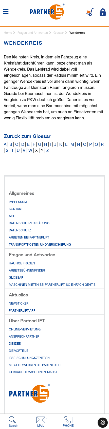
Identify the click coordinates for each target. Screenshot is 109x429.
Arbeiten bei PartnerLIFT (29, 237)
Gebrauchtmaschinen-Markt (33, 372)
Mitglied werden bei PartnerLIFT (35, 365)
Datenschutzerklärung (29, 223)
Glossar (16, 277)
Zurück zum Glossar (27, 136)
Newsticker (18, 303)
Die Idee (15, 343)
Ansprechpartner (24, 336)
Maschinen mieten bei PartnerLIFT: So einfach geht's (52, 285)
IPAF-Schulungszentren (29, 358)
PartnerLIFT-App (22, 310)
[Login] (102, 12)
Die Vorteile (18, 351)
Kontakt (16, 209)
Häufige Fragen (22, 263)
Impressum (18, 202)
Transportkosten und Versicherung (40, 244)
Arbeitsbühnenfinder (27, 270)
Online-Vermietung (25, 329)
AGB (12, 216)
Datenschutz (20, 230)
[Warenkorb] (90, 12)
